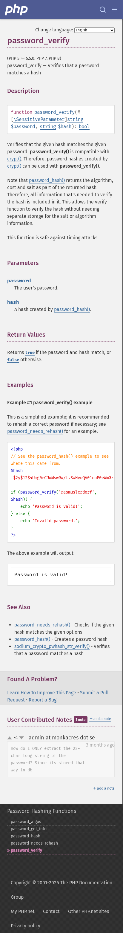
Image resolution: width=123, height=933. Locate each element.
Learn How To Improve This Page (41, 692)
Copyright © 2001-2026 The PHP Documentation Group (61, 890)
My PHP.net (23, 911)
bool (84, 126)
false (13, 359)
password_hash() (47, 180)
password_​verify (26, 850)
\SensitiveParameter (38, 119)
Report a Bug (42, 700)
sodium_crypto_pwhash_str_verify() (52, 646)
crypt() (14, 159)
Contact (51, 911)
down (21, 737)
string (75, 119)
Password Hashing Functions (41, 811)
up (11, 738)
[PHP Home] (17, 9)
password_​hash (25, 836)
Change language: (54, 30)
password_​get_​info (29, 828)
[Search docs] (103, 10)
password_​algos (26, 821)
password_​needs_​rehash (34, 843)
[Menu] (115, 10)
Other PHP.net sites (88, 911)
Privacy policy (25, 926)
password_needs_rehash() (35, 431)
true (30, 352)
